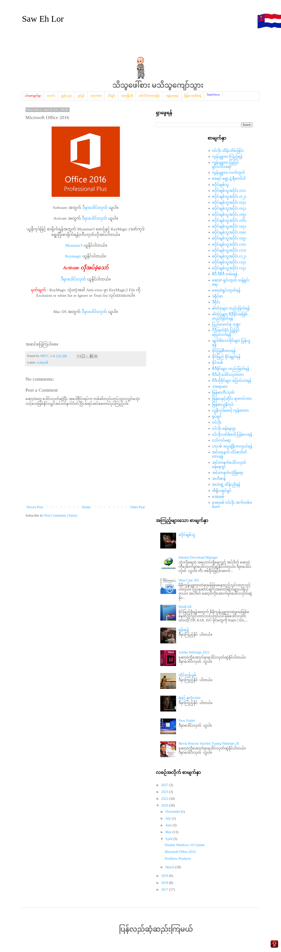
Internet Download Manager (198, 557)
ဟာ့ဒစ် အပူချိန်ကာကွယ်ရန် (232, 446)
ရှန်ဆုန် (183, 630)
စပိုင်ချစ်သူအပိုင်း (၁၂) (229, 256)
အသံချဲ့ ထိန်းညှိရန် (226, 484)
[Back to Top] (274, 945)
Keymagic (73, 256)
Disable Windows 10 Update (185, 845)
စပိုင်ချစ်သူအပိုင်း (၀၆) (229, 220)
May (169, 832)
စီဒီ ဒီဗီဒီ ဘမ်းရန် (224, 274)
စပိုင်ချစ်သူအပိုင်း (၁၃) (229, 262)
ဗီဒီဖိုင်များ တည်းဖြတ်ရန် (230, 369)
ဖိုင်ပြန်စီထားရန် (224, 351)
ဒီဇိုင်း (216, 302)
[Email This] (79, 356)
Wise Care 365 (188, 580)
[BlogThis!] (83, 356)
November (173, 811)
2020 (165, 805)
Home (86, 507)
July (168, 818)
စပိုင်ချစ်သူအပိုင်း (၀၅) (229, 214)
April (169, 839)
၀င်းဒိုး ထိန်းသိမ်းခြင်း (228, 150)
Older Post (137, 507)
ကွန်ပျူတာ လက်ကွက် (228, 172)
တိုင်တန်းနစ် (187, 675)
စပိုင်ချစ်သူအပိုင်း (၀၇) (229, 226)
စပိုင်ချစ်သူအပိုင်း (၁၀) (229, 244)
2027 (165, 785)
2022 (165, 798)
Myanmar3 (74, 245)
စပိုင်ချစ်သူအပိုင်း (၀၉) (229, 238)
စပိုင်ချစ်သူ (220, 184)
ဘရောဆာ (220, 386)
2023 (165, 792)
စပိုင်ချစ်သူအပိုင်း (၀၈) (229, 232)
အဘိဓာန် (219, 478)
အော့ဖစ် (42, 362)
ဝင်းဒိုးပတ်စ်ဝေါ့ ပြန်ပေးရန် (232, 434)
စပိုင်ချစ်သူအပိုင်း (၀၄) (229, 208)
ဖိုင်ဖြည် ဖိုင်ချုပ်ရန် (226, 356)
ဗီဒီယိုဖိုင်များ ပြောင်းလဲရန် (231, 380)
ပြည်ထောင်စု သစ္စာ (226, 324)
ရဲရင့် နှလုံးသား (189, 698)
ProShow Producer (178, 858)
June (169, 825)
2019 (165, 876)
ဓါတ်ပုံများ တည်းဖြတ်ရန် (231, 308)
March (170, 867)
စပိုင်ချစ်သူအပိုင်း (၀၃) (229, 202)
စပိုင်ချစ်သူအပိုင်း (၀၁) (229, 190)
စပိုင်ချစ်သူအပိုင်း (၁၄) (229, 268)
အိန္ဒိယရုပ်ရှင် (221, 490)
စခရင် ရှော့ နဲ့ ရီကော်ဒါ (228, 178)
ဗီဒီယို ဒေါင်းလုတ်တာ (228, 374)
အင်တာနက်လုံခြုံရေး (227, 472)
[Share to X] (87, 356)
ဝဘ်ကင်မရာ (221, 440)
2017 (165, 889)
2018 (165, 883)
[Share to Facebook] (91, 356)
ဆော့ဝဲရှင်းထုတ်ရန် (226, 290)
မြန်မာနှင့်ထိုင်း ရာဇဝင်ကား (232, 398)
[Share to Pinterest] (96, 356)
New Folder (186, 720)
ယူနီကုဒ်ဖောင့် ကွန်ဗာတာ (230, 410)
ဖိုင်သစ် (217, 362)
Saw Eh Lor (43, 19)
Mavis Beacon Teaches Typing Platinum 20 (208, 743)
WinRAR (185, 607)
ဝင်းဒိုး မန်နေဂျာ (224, 428)
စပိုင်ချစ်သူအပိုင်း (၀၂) (229, 196)
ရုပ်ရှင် (217, 416)
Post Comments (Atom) (60, 515)
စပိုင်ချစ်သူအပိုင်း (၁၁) (229, 250)
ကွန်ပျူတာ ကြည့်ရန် (227, 156)
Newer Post (35, 507)
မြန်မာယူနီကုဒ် (222, 404)
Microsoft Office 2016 (180, 852)
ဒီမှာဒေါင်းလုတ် (95, 207)
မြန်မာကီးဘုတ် (223, 392)
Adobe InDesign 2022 (193, 652)
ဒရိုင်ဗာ (217, 296)
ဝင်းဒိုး (217, 422)
